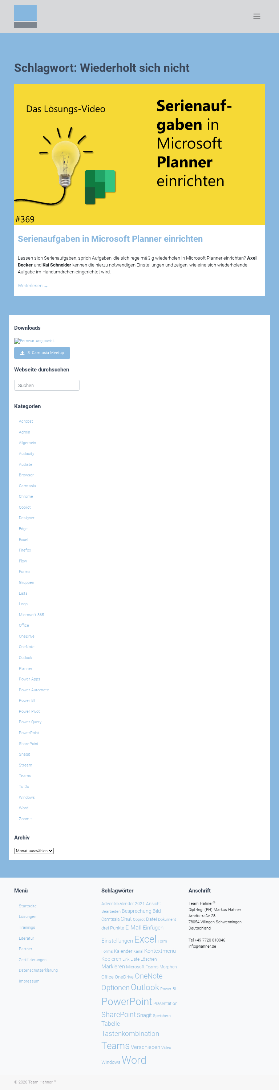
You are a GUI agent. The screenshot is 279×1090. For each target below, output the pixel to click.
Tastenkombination (130, 1033)
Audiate (25, 464)
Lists (23, 593)
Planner (25, 668)
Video (166, 1047)
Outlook (25, 657)
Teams (25, 775)
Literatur (26, 938)
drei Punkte (112, 928)
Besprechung (136, 911)
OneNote (27, 646)
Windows (27, 797)
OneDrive (27, 636)
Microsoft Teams (142, 966)
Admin (24, 432)
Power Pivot (29, 711)
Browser (26, 475)
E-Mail (133, 927)
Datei (151, 919)
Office (24, 625)
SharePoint (29, 743)
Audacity (26, 453)
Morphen (168, 966)
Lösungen (27, 916)
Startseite (28, 906)
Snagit (24, 754)
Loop (23, 604)
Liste (135, 959)
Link (125, 959)
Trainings (27, 927)
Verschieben (145, 1047)
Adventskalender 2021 (123, 903)
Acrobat (26, 421)
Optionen (115, 987)
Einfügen (153, 927)
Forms (25, 571)
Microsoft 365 (31, 615)
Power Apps (29, 679)
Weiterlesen (33, 285)
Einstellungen (117, 941)
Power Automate (34, 690)
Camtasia (27, 486)
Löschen (149, 959)
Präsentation (165, 1003)
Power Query (30, 722)
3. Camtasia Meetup (44, 353)
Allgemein (27, 442)
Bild (157, 911)
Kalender (123, 951)
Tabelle (110, 1024)
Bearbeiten (111, 911)
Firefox (25, 550)
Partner (25, 949)
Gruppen (26, 582)
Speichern (162, 1015)
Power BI (27, 700)
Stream (25, 765)
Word (23, 808)
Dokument (167, 919)
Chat (126, 919)
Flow (23, 561)
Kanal (138, 951)
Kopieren (111, 959)
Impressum (29, 981)
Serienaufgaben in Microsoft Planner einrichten (110, 239)
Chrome (26, 496)
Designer (27, 518)
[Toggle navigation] (257, 16)
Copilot (25, 507)
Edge (23, 528)
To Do (24, 786)
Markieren (113, 967)
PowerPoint (29, 733)
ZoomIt (25, 819)
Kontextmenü (160, 951)
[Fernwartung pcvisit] (34, 340)
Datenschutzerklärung (38, 970)
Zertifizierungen (32, 959)
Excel (23, 539)
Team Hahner (42, 1082)
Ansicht (153, 903)
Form (162, 941)
